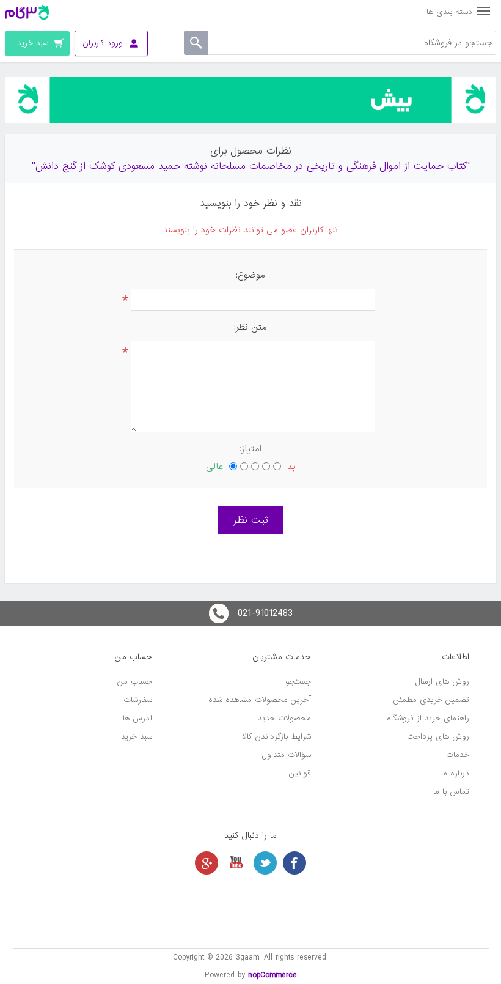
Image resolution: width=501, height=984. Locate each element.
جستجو (298, 681)
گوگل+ (206, 863)
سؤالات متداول (286, 755)
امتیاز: (250, 449)
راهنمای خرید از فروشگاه (428, 718)
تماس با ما (451, 791)
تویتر (265, 863)
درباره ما (455, 773)
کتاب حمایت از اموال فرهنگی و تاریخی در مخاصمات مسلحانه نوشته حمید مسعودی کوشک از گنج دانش (250, 166)
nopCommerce (272, 975)
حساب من (134, 681)
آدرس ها (137, 718)
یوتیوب (235, 863)
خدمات (457, 755)
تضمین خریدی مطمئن (431, 700)
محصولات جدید (284, 718)
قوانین (300, 773)
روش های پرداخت (438, 736)
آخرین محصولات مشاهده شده (259, 700)
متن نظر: (250, 327)
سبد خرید (136, 736)
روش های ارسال (442, 681)
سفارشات (137, 700)
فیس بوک (294, 863)
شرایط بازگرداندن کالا (277, 736)
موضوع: (250, 275)
